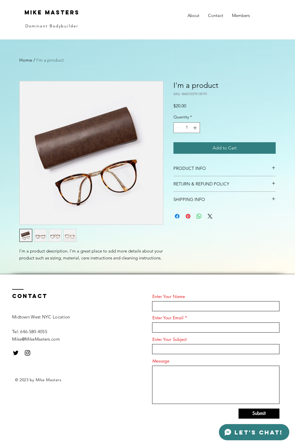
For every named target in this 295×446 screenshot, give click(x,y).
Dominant (37, 26)
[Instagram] (27, 352)
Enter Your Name (168, 296)
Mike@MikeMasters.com (36, 339)
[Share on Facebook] (177, 216)
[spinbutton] (186, 128)
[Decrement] (177, 128)
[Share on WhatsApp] (199, 216)
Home (25, 60)
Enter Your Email (167, 318)
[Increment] (195, 128)
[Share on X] (210, 216)
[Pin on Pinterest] (188, 216)
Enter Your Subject (169, 339)
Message (160, 361)
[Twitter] (15, 352)
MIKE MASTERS (52, 12)
